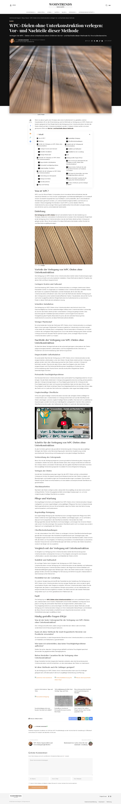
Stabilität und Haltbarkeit (74, 149)
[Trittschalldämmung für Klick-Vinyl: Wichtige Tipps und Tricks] (64, 682)
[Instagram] (15, 5)
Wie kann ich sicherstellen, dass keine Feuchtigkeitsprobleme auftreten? (77, 174)
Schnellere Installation (46, 151)
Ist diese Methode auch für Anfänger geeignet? (77, 183)
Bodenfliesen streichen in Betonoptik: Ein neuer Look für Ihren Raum (63, 710)
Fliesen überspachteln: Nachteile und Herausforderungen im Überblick (82, 691)
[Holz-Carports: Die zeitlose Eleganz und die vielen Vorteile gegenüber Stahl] (83, 701)
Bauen (11, 21)
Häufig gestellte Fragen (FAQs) (74, 157)
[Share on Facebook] (92, 41)
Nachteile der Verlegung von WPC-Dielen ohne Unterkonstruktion (48, 158)
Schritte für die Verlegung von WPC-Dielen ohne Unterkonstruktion (49, 172)
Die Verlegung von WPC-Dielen (45, 215)
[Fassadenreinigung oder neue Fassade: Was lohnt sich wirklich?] (44, 701)
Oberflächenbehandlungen (75, 141)
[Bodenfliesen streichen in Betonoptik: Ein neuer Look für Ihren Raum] (64, 701)
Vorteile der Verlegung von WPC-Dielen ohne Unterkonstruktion (49, 145)
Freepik (43, 265)
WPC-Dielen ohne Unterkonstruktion (59, 599)
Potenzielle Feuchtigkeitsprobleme (49, 165)
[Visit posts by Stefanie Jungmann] (11, 40)
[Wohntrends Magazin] (60, 5)
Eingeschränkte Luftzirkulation (48, 162)
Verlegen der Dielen (45, 178)
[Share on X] (94, 41)
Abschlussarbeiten (45, 181)
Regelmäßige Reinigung (74, 138)
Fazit (68, 154)
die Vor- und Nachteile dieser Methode (60, 128)
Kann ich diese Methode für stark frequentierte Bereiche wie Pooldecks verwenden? (76, 168)
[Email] (97, 41)
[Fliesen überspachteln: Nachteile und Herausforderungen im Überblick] (83, 682)
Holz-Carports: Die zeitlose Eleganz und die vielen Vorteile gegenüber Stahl (82, 710)
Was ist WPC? (41, 138)
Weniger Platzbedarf (45, 154)
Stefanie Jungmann (23, 39)
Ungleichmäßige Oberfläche (47, 168)
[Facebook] (13, 5)
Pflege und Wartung (43, 184)
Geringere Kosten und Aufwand (48, 149)
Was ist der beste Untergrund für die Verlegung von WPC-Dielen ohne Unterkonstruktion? (77, 162)
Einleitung (41, 141)
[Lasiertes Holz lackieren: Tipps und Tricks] (44, 682)
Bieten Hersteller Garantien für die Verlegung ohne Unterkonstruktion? (76, 179)
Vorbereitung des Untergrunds (48, 176)
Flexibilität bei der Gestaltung (76, 152)
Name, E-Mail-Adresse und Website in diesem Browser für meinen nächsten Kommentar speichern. (53, 783)
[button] (11, 5)
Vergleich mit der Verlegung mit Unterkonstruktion (74, 145)
